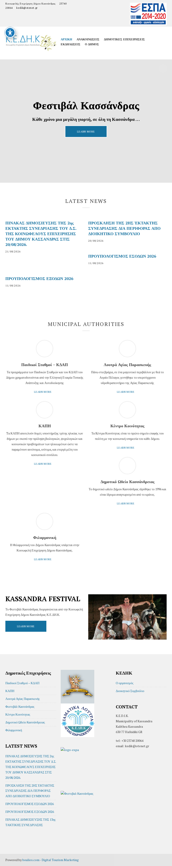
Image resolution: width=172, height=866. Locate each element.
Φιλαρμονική (13, 730)
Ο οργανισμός (124, 683)
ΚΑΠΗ (9, 691)
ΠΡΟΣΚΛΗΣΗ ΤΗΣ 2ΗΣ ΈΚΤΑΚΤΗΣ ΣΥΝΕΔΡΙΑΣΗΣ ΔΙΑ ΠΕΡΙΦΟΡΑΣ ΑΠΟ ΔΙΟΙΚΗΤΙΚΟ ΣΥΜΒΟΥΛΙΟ (124, 228)
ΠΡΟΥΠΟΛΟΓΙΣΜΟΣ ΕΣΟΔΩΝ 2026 (122, 256)
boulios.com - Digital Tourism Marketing (50, 860)
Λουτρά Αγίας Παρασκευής (22, 699)
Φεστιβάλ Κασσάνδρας (19, 706)
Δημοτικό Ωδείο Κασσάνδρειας (25, 722)
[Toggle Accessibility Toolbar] (10, 32)
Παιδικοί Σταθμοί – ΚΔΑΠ (22, 683)
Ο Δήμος (92, 44)
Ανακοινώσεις (88, 39)
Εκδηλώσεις (70, 44)
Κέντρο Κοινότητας (17, 714)
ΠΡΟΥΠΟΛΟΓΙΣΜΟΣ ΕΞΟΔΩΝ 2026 (39, 278)
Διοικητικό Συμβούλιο (130, 691)
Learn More (86, 131)
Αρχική (66, 39)
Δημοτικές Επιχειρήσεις (124, 39)
